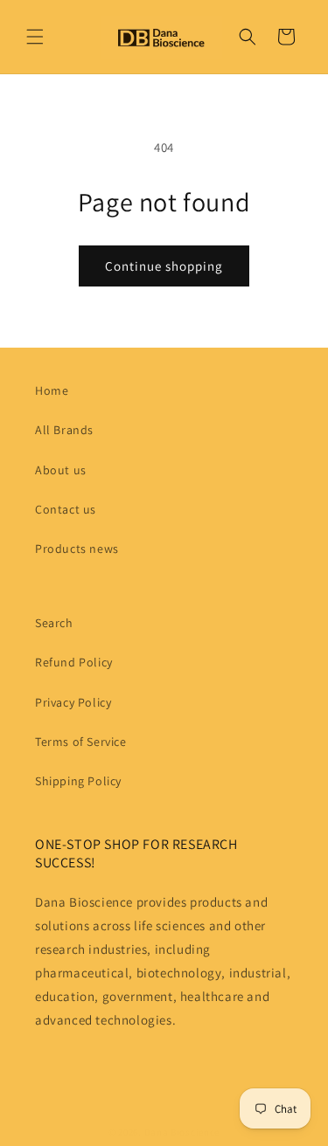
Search (54, 623)
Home (51, 390)
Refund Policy (74, 662)
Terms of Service (81, 741)
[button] (35, 36)
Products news (77, 548)
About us (61, 470)
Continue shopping (164, 266)
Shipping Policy (78, 781)
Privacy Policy (73, 702)
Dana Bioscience (182, 1132)
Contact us (65, 509)
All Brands (64, 430)
